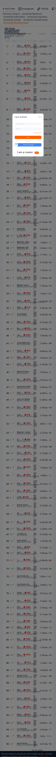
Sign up (39, 117)
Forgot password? (37, 133)
